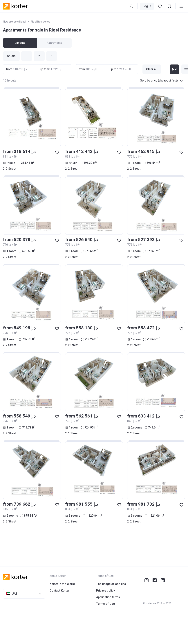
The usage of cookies (111, 584)
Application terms (108, 597)
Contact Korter (59, 590)
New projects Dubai (14, 21)
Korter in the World (62, 584)
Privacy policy (105, 590)
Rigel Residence (40, 21)
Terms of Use (105, 603)
